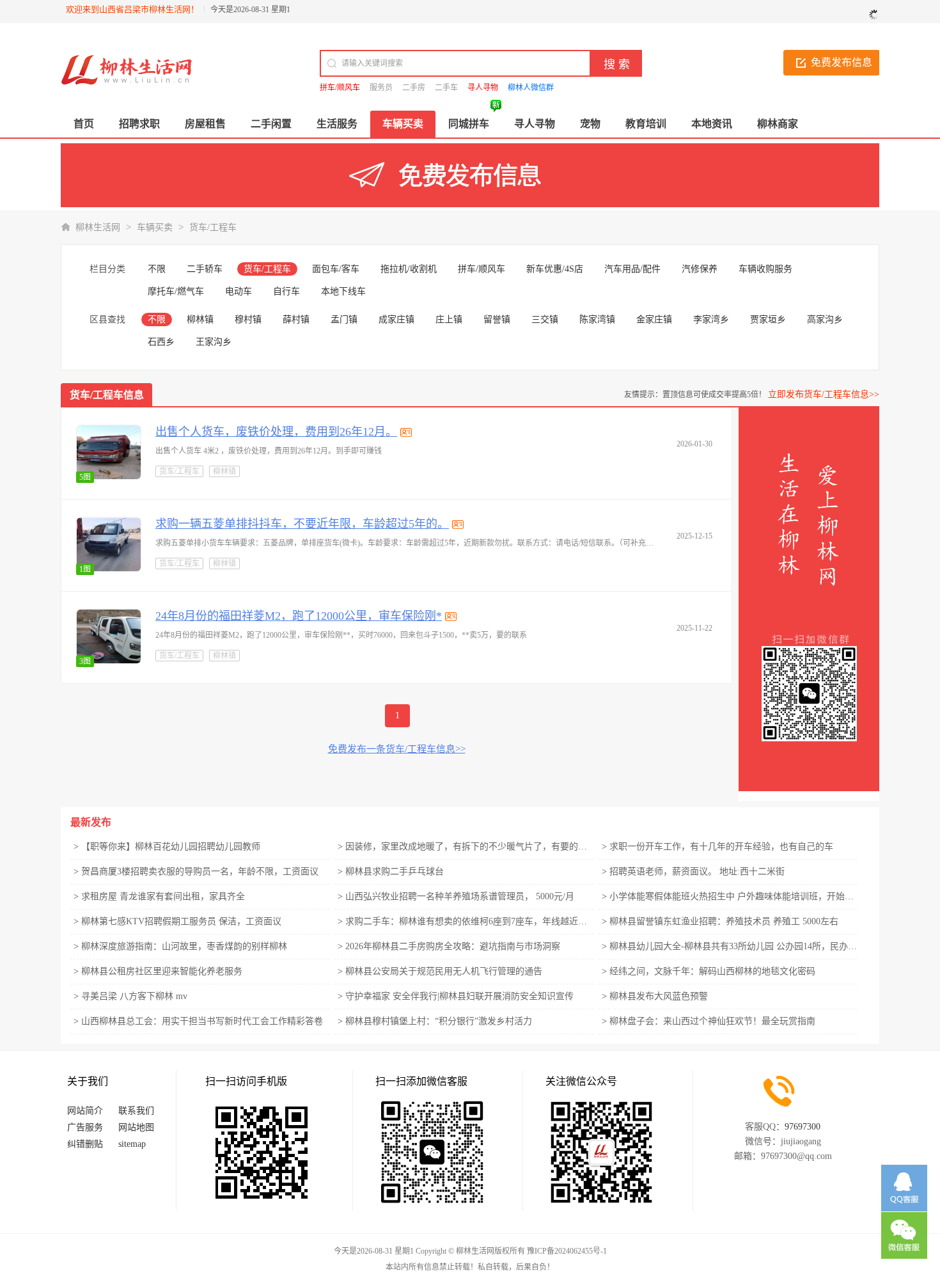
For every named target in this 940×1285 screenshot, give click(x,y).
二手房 (413, 87)
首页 (84, 123)
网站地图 (136, 1127)
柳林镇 (200, 319)
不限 (157, 269)
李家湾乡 (711, 319)
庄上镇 (448, 319)
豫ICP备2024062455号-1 (567, 1251)
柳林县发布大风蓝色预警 (658, 996)
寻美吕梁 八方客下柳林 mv (134, 996)
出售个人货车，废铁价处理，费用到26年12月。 (276, 431)
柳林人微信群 (531, 87)
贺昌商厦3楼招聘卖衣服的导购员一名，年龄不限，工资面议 (199, 871)
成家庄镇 (396, 319)
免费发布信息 (841, 62)
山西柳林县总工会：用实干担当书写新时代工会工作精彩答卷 (202, 1021)
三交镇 (544, 319)
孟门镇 (344, 319)
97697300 (802, 1126)
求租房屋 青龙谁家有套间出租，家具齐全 (163, 896)
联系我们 (136, 1111)
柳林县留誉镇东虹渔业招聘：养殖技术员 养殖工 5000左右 (723, 921)
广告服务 (85, 1127)
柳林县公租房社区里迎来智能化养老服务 (161, 971)
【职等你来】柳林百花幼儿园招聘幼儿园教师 (170, 846)
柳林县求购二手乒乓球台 (394, 871)
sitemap (132, 1144)
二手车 (446, 87)
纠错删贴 (85, 1144)
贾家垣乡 (768, 319)
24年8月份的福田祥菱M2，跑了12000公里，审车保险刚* (298, 616)
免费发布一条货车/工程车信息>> (397, 749)
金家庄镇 (654, 319)
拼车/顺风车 (340, 87)
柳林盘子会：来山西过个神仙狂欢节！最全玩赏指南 (712, 1021)
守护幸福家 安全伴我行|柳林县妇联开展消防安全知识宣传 (459, 996)
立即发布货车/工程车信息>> (823, 394)
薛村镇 (296, 319)
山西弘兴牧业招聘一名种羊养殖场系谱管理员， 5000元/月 (459, 896)
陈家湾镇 (597, 319)
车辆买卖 (155, 227)
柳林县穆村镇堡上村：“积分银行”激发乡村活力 (438, 1021)
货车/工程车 (213, 227)
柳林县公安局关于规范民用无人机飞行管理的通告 (443, 971)
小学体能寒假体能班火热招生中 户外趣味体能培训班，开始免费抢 (740, 896)
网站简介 (85, 1111)
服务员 (381, 87)
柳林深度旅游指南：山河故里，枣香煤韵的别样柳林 (184, 946)
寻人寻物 (482, 87)
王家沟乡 (213, 342)
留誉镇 (496, 319)
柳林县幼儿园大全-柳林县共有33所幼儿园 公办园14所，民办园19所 (742, 946)
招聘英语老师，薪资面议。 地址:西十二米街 (697, 871)
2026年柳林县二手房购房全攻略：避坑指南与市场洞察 (452, 946)
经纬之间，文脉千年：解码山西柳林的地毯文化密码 (712, 971)
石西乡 (161, 342)
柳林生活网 (97, 227)
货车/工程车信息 (107, 395)
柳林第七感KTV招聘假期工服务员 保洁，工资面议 (181, 921)
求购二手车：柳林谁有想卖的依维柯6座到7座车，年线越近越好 (470, 921)
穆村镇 (248, 319)
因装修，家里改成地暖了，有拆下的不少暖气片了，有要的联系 (470, 846)
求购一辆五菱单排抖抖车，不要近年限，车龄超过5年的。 (302, 523)
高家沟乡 (825, 319)
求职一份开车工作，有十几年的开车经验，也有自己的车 (721, 846)
